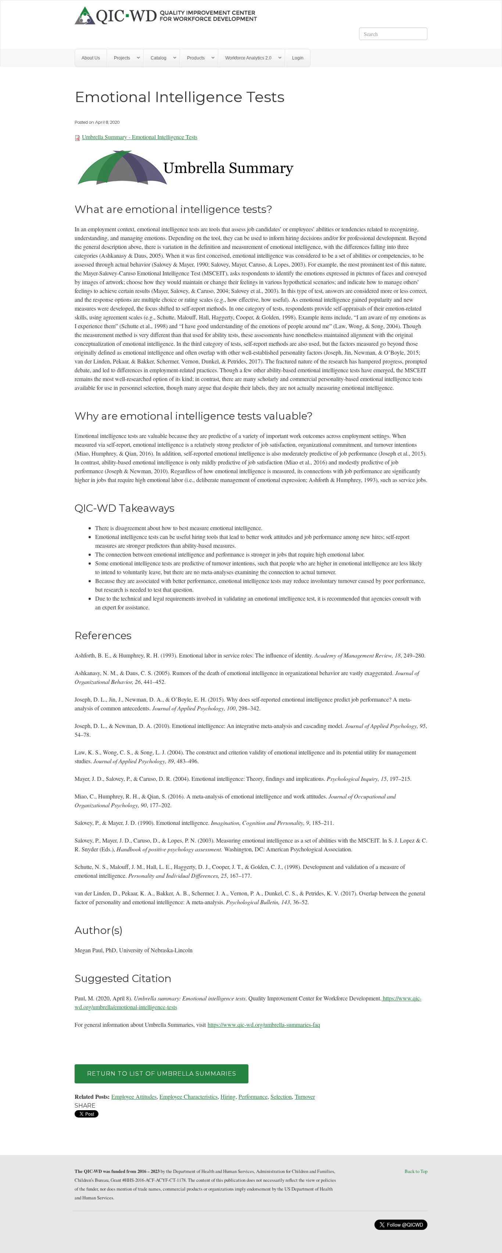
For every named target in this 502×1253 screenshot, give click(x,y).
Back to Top (416, 1171)
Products (192, 58)
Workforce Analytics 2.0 (245, 58)
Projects (118, 58)
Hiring (228, 1096)
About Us (91, 58)
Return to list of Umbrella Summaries (161, 1073)
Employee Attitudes (134, 1096)
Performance (253, 1096)
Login (298, 58)
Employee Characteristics (188, 1096)
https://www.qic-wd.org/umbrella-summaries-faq (264, 1024)
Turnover (305, 1096)
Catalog (155, 58)
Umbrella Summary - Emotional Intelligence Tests (139, 137)
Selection (281, 1096)
